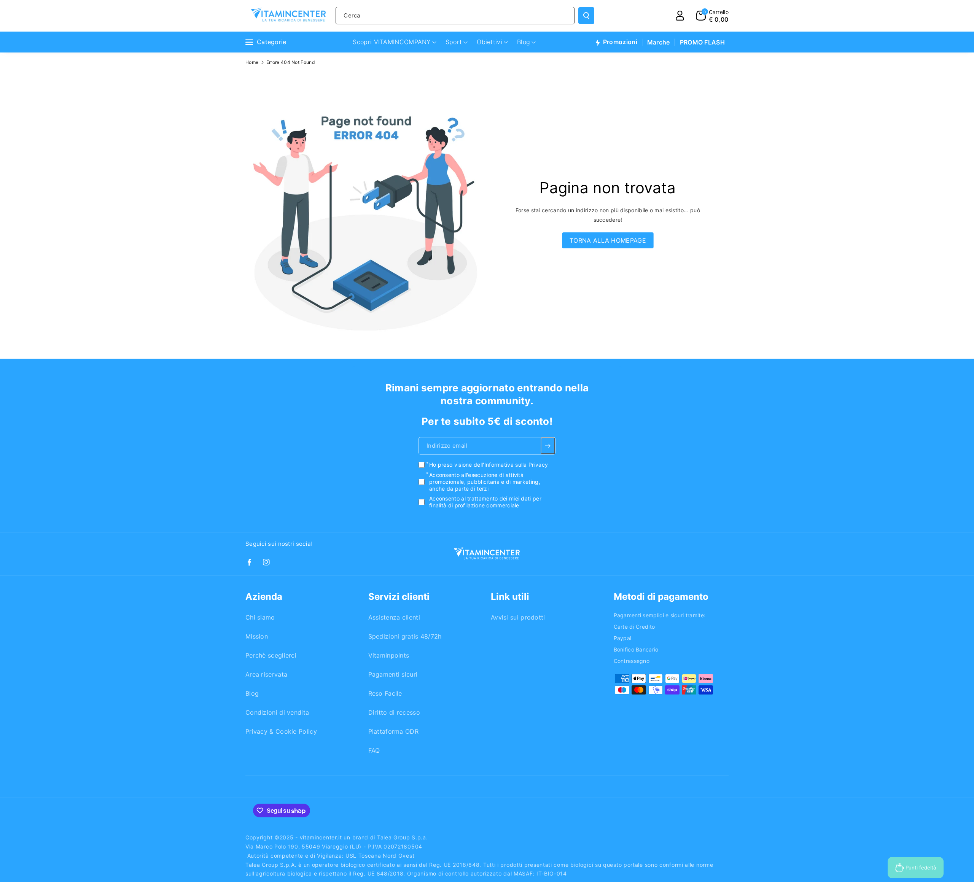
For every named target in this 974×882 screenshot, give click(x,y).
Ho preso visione (488, 465)
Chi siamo (260, 617)
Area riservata (266, 674)
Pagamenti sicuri (393, 674)
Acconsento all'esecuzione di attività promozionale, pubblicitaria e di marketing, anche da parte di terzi (484, 482)
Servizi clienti (399, 596)
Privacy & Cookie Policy (281, 731)
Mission (256, 636)
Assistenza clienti (394, 617)
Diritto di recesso (394, 712)
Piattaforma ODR (393, 731)
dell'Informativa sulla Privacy (511, 465)
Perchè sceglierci (270, 655)
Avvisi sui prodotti (518, 617)
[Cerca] (586, 15)
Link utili (510, 596)
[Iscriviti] (548, 446)
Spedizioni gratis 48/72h (405, 636)
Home (251, 62)
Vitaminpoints (388, 655)
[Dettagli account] (680, 15)
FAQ (374, 750)
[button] (712, 15)
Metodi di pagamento (661, 596)
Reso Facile (385, 693)
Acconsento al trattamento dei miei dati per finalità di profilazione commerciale (485, 502)
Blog (252, 693)
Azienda (263, 596)
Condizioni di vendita (277, 712)
